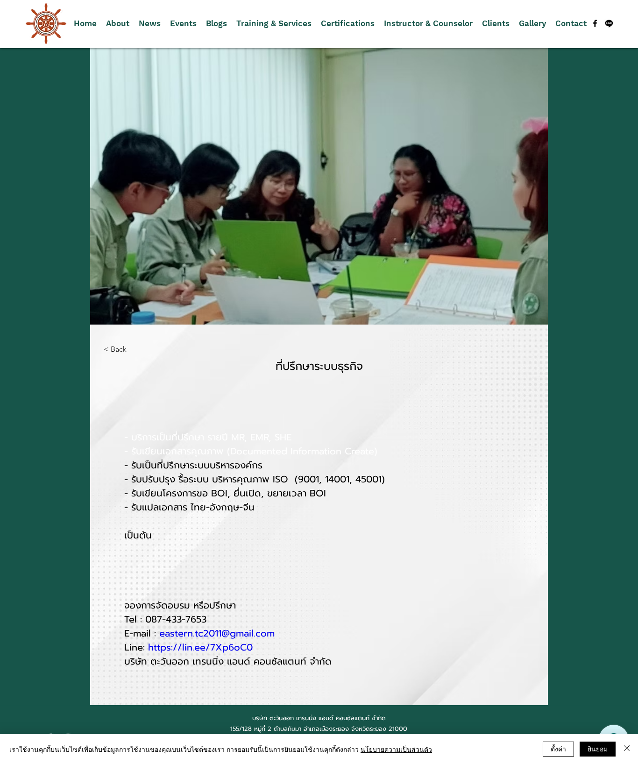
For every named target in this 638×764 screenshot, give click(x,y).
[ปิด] (626, 749)
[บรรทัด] (609, 23)
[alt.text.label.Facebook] (595, 23)
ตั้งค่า (558, 748)
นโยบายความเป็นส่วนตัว (396, 749)
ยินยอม (598, 748)
